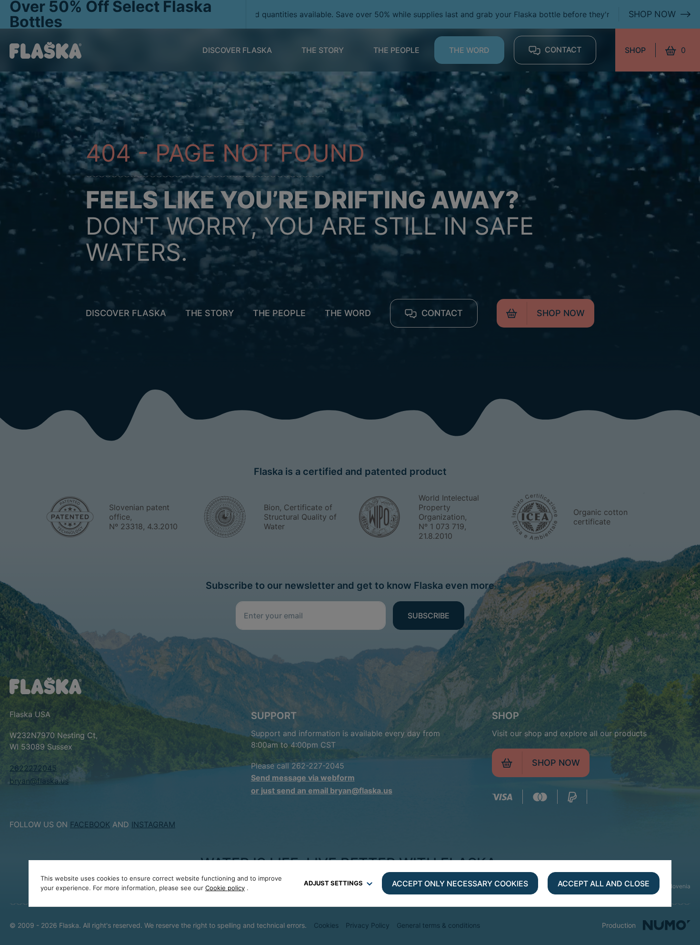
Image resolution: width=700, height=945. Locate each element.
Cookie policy (225, 888)
